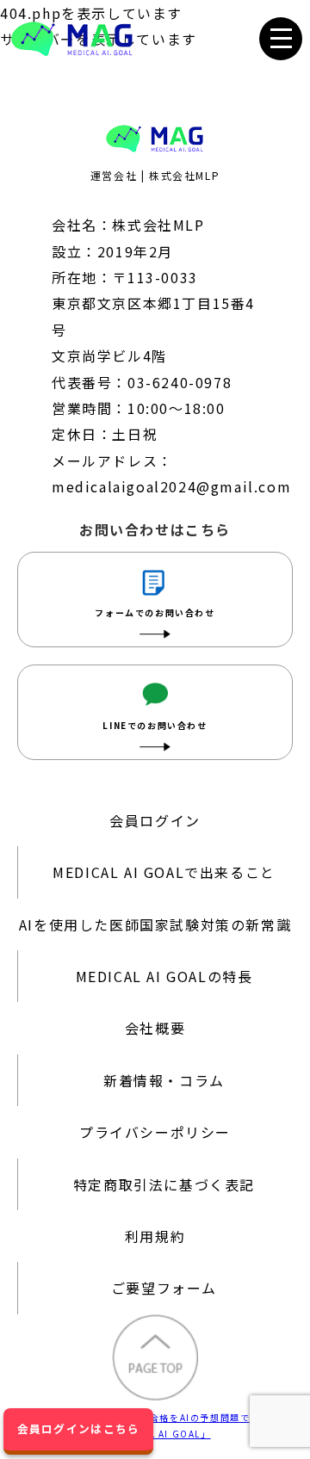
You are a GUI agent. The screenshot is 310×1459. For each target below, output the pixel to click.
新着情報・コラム (164, 1080)
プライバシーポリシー (155, 1132)
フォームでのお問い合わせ (154, 612)
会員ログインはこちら (78, 1428)
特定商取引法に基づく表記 (164, 1184)
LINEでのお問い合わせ (154, 725)
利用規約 (155, 1236)
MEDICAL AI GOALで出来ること (164, 872)
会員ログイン (155, 820)
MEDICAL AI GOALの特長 (164, 976)
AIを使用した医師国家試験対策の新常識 (155, 924)
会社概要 (155, 1027)
